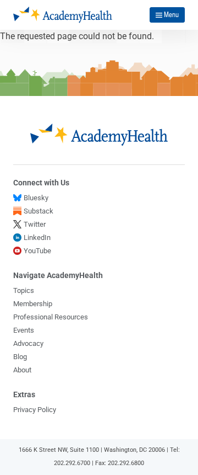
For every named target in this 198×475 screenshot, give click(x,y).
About (22, 370)
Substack (38, 211)
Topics (23, 290)
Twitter (35, 224)
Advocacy (28, 343)
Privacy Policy (34, 409)
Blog (20, 357)
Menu (171, 14)
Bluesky (36, 198)
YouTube (37, 251)
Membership (32, 304)
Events (23, 330)
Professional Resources (50, 317)
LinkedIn (37, 237)
